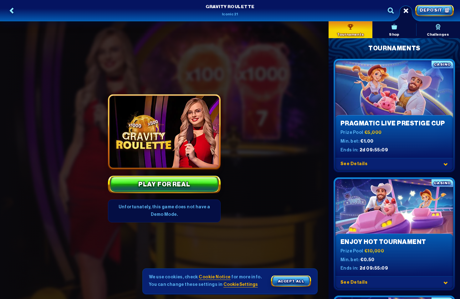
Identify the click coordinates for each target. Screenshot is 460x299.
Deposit (431, 10)
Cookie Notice (214, 277)
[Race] (405, 10)
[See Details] (445, 164)
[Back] (12, 10)
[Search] (390, 10)
